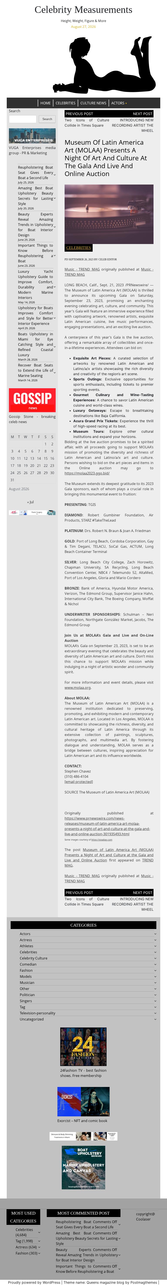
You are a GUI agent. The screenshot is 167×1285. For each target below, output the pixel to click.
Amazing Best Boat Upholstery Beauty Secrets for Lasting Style (87, 1238)
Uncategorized (32, 1019)
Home (45, 103)
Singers (26, 1001)
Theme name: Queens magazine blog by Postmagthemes (110, 1282)
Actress (26, 939)
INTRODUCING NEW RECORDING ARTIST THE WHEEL (133, 125)
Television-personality (37, 1013)
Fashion (26, 970)
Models (26, 976)
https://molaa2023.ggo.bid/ (87, 473)
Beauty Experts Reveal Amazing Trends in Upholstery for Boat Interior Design (35, 224)
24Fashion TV (71, 1070)
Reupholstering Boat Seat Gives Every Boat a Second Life (35, 172)
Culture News (93, 103)
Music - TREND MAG (82, 269)
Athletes (26, 946)
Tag (22, 1007)
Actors (117, 103)
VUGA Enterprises (25, 147)
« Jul (30, 502)
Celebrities (65, 103)
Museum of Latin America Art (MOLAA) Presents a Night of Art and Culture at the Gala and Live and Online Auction (109, 855)
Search (14, 110)
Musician (27, 982)
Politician (27, 994)
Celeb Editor (108, 259)
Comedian (28, 964)
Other (24, 988)
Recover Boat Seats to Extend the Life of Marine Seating (35, 370)
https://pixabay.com (101, 839)
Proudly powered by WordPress (34, 1282)
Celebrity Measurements (83, 9)
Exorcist (63, 1120)
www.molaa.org (78, 687)
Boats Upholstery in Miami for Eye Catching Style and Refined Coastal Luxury (35, 344)
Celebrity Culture (33, 958)
